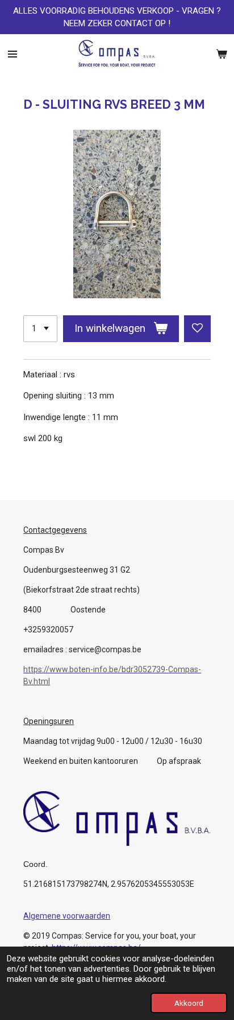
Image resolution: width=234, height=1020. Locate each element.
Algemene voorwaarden (66, 915)
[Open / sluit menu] (12, 54)
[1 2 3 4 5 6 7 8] (40, 328)
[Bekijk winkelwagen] (221, 54)
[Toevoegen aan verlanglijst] (197, 328)
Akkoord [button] (188, 1002)
